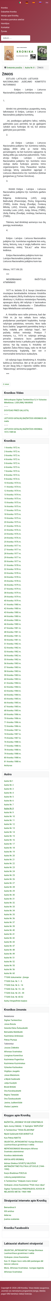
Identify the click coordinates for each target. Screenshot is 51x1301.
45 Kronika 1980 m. (12, 620)
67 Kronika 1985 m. (12, 706)
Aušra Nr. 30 (9, 895)
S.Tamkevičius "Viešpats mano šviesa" (21, 1181)
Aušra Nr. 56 (9, 969)
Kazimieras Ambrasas (13, 1036)
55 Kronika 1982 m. (12, 659)
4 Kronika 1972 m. (12, 459)
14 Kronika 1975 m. (12, 498)
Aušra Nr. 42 (9, 938)
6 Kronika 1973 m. (12, 467)
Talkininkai (9, 1044)
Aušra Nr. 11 (9, 820)
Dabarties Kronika (9, 12)
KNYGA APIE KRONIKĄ (14, 1159)
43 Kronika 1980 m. (12, 612)
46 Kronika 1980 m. (12, 624)
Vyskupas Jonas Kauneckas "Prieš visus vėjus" (24, 1185)
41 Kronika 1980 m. (12, 604)
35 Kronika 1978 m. (12, 581)
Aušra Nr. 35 (9, 914)
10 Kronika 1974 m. (12, 483)
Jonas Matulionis (11, 1075)
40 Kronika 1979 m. (12, 600)
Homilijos (5, 23)
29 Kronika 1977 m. (12, 557)
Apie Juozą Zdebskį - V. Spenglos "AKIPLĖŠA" (23, 1126)
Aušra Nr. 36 (9, 918)
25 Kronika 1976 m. (12, 542)
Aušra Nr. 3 (9, 789)
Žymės (4, 31)
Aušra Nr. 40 (9, 930)
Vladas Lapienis (11, 1106)
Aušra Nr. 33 (9, 906)
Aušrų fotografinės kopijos (15, 1001)
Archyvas (8, 765)
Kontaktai (5, 27)
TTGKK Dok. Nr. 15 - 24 (14, 989)
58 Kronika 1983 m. (12, 671)
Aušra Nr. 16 (9, 840)
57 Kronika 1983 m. (12, 667)
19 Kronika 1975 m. (12, 518)
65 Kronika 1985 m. (12, 699)
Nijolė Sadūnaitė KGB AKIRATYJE (18, 1134)
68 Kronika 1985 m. (12, 710)
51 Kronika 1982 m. (12, 644)
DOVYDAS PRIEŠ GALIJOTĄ (16, 410)
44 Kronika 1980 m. (12, 616)
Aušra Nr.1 (8, 781)
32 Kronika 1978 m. (12, 569)
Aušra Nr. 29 (9, 891)
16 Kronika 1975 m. (12, 506)
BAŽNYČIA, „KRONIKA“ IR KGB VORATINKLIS (23, 1122)
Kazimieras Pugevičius (14, 1059)
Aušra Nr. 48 (9, 950)
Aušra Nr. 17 (9, 844)
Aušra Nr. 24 (9, 871)
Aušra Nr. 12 (9, 824)
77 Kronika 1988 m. (12, 746)
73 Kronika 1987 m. (12, 730)
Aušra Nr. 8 (9, 808)
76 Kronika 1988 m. (12, 742)
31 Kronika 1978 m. (12, 565)
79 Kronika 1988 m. (12, 754)
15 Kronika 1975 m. (12, 502)
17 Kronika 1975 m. (12, 510)
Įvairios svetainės (11, 1219)
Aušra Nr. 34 (9, 910)
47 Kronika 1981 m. (12, 628)
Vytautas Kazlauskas (13, 1067)
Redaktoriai (9, 1016)
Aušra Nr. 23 (9, 867)
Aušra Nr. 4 (9, 793)
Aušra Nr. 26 (9, 879)
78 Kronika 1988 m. (12, 750)
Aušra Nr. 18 (9, 848)
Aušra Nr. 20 (9, 855)
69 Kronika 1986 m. (12, 714)
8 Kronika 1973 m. (12, 475)
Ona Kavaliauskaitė (12, 1091)
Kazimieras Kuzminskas (14, 1063)
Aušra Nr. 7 (9, 804)
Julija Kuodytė (10, 1083)
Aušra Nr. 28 (9, 887)
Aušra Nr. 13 (9, 828)
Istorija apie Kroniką (9, 15)
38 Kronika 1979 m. (12, 593)
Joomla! (4, 1291)
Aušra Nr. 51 (9, 957)
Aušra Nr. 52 (9, 961)
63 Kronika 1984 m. (12, 691)
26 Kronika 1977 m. (12, 546)
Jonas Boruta (10, 1024)
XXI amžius (9, 1211)
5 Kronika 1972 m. (12, 463)
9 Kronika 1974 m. (12, 479)
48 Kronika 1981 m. (12, 632)
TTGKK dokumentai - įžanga (16, 977)
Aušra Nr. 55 (9, 965)
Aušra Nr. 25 (9, 875)
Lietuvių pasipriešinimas (14, 1177)
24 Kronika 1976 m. (12, 538)
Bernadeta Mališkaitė (13, 1032)
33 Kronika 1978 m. (12, 573)
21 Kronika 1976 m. (12, 526)
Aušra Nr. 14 (9, 832)
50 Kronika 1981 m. (12, 640)
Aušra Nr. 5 (9, 797)
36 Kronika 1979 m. (12, 585)
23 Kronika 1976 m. (12, 534)
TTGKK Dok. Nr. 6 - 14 (13, 985)
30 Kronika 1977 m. (12, 561)
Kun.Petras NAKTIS (12, 1138)
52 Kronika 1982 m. (12, 648)
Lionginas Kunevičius (13, 1055)
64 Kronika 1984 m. (12, 695)
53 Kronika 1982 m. (12, 651)
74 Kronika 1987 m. (12, 734)
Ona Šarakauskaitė (12, 1099)
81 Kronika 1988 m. (12, 761)
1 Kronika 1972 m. (12, 447)
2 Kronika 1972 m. (12, 451)
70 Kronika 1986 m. (12, 718)
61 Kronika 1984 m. (12, 683)
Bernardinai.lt (10, 1207)
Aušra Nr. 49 (9, 954)
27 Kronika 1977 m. (12, 549)
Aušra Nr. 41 (9, 934)
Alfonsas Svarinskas (13, 1051)
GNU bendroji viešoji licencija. (19, 1294)
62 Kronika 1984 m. (12, 687)
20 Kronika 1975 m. (12, 522)
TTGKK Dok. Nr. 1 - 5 (13, 981)
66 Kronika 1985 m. (12, 703)
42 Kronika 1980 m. (12, 608)
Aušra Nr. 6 (9, 801)
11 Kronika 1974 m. (12, 487)
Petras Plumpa (10, 1040)
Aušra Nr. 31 (9, 899)
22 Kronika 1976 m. (12, 530)
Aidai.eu (7, 1215)
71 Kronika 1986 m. (12, 722)
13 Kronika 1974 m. (12, 495)
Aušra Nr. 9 (9, 812)
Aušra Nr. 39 (9, 926)
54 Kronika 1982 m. (12, 655)
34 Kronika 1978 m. (12, 577)
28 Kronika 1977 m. (12, 553)
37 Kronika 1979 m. (12, 589)
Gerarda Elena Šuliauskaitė (16, 1028)
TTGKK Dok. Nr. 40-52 (13, 997)
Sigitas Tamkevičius (13, 1020)
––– (6, 406)
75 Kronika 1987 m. (12, 738)
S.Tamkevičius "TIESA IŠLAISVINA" (19, 1130)
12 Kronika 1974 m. (12, 491)
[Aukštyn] (46, 1296)
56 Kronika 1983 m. (12, 663)
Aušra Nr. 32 (9, 903)
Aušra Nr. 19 (9, 852)
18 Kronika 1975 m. (12, 514)
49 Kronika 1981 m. (12, 636)
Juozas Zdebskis (11, 1048)
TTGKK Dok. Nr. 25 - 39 (14, 993)
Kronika (4, 8)
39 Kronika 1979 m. (12, 597)
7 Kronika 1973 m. (12, 471)
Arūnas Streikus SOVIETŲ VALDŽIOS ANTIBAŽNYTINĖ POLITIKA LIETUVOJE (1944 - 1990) (24, 1166)
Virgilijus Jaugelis (12, 1071)
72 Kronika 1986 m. (12, 726)
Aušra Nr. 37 (9, 922)
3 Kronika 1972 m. (12, 455)
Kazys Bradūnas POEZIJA (15, 1173)
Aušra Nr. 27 (9, 883)
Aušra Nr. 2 (9, 785)
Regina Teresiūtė (11, 1095)
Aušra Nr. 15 (9, 836)
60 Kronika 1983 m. (12, 679)
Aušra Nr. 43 (9, 942)
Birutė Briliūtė (10, 1087)
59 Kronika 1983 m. (12, 675)
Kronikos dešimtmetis (13, 1155)
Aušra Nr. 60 (9, 973)
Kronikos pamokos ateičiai (12, 19)
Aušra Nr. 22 (9, 863)
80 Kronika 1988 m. (12, 757)
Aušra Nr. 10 (9, 816)
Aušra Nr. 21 (9, 859)
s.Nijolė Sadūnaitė (12, 1079)
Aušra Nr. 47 (9, 946)
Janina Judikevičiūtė (13, 1102)
